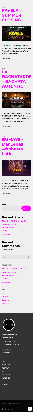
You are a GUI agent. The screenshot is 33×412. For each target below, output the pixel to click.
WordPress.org (6, 303)
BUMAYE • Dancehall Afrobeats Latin (12, 146)
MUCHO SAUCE (6, 234)
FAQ (3, 381)
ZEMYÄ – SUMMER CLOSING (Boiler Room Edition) (15, 221)
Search (4, 204)
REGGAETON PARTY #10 (8, 228)
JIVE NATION (5, 231)
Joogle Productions (10, 405)
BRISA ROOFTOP (6, 375)
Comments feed (6, 300)
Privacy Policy (7, 349)
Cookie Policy (7, 352)
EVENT (4, 7)
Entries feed (5, 297)
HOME (3, 361)
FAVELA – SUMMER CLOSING (12, 15)
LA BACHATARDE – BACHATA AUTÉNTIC (17, 79)
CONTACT (4, 385)
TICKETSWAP (5, 368)
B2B (3, 371)
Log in (3, 293)
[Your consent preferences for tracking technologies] (30, 409)
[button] (4, 2)
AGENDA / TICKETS (7, 365)
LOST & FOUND (6, 378)
